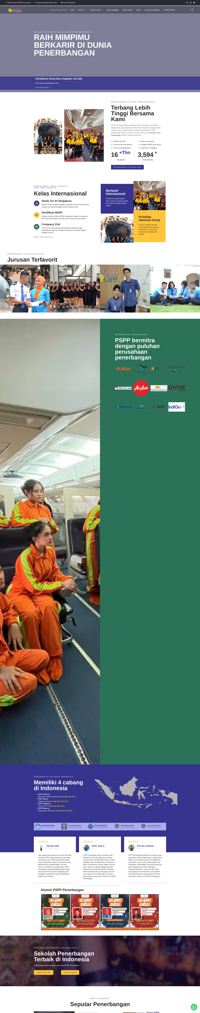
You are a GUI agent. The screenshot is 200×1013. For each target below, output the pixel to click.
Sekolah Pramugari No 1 (58, 10)
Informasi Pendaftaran (152, 10)
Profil (72, 10)
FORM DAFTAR (169, 10)
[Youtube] (193, 2)
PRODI (80, 10)
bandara (77, 204)
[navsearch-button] (192, 10)
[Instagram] (186, 2)
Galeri (138, 10)
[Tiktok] (189, 2)
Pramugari (152, 133)
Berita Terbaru (127, 10)
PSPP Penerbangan (66, 83)
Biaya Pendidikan (113, 10)
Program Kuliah (95, 10)
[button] (43, 912)
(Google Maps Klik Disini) (67, 796)
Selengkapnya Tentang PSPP (127, 167)
